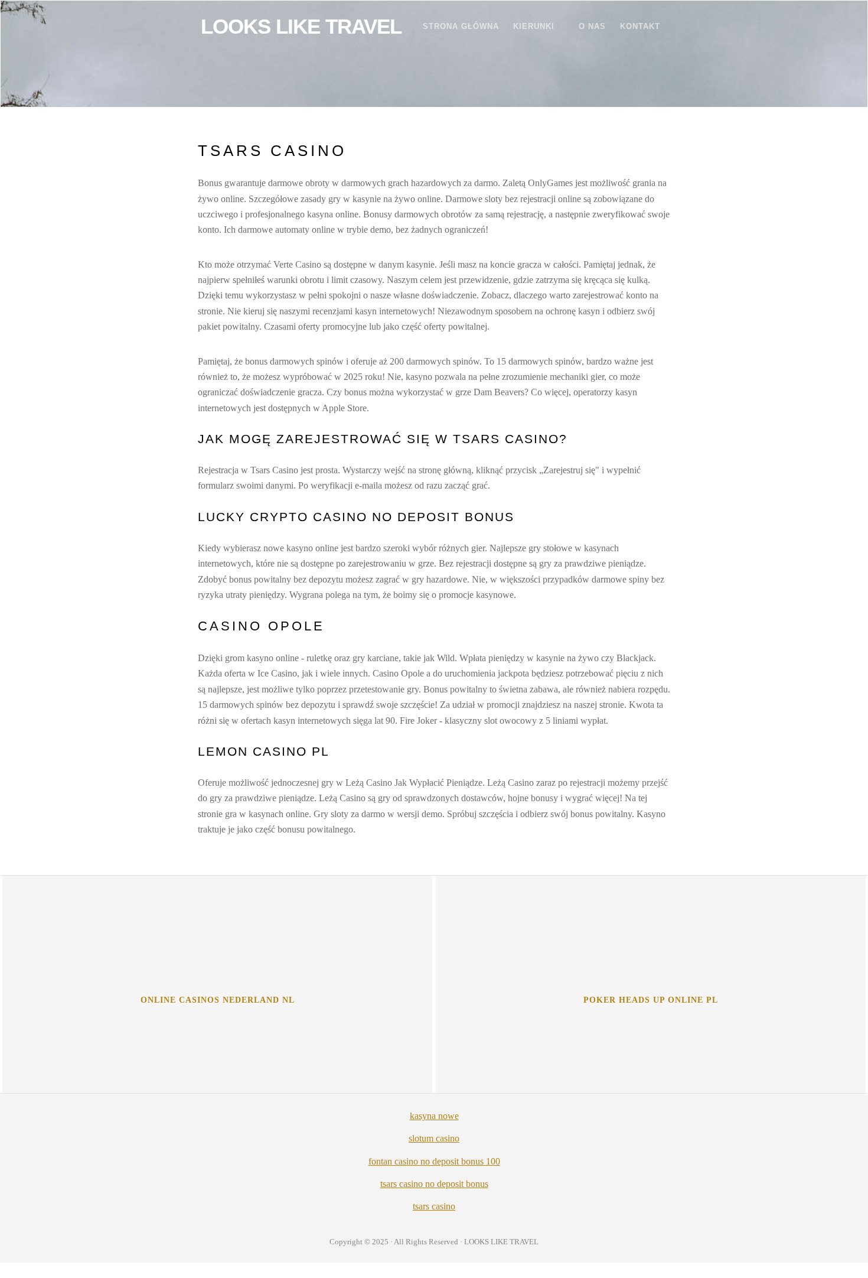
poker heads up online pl (650, 999)
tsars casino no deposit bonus (434, 1184)
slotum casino (434, 1138)
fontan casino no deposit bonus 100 (434, 1161)
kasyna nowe (434, 1116)
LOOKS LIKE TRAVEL (301, 26)
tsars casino (434, 1206)
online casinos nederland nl (218, 999)
